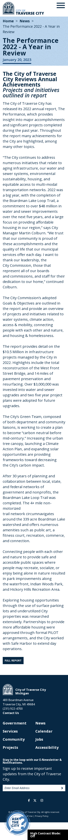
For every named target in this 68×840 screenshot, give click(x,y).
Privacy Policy (41, 816)
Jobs (39, 739)
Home (8, 21)
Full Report (13, 660)
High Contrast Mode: (45, 834)
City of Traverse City (24, 8)
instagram (42, 800)
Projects (10, 747)
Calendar (44, 731)
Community (14, 739)
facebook (29, 800)
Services (10, 731)
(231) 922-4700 (13, 709)
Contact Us (11, 713)
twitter (34, 800)
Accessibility (47, 747)
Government (14, 723)
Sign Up (62, 788)
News (25, 21)
